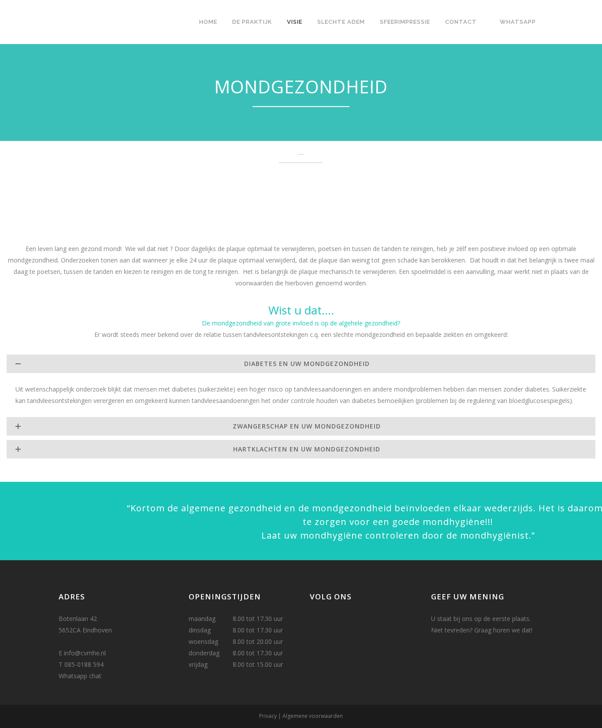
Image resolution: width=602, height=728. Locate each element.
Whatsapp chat (80, 676)
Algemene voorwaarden (312, 716)
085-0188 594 (84, 664)
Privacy (268, 716)
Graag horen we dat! (503, 630)
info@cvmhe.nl (85, 653)
